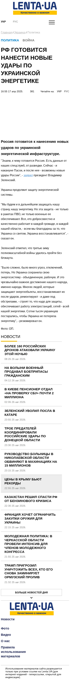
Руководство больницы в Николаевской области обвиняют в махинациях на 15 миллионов (30, 459)
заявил (28, 175)
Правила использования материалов (13, 652)
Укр (3, 21)
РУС (66, 91)
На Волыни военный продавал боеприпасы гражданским (26, 371)
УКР (59, 91)
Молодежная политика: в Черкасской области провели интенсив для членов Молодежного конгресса (28, 543)
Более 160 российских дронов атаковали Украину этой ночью (29, 350)
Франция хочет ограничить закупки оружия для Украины (30, 518)
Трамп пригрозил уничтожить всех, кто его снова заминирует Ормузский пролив (28, 571)
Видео (6, 635)
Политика (33, 32)
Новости (8, 619)
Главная (6, 32)
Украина (19, 32)
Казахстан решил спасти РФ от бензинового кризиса (30, 499)
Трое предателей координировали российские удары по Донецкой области (25, 434)
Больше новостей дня (31, 592)
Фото (5, 628)
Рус (15, 21)
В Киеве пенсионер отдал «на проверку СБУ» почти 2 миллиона (29, 393)
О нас (5, 641)
